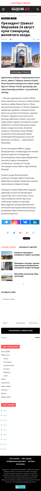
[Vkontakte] (25, 222)
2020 (4, 435)
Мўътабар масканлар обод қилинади (26, 275)
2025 (4, 410)
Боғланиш (20, 464)
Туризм (3, 393)
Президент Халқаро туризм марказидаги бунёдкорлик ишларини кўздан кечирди (26, 265)
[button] (37, 9)
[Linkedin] (34, 222)
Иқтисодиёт (8, 362)
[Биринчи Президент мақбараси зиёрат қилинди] (7, 255)
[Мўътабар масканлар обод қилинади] (7, 276)
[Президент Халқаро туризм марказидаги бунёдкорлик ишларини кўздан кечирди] (7, 266)
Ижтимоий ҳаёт (9, 365)
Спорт (6, 376)
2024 (4, 415)
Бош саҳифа (5, 351)
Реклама (31, 461)
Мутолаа (4, 390)
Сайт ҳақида (26, 459)
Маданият (7, 372)
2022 (4, 425)
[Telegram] (6, 222)
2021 (4, 430)
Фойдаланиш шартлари (16, 461)
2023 (4, 420)
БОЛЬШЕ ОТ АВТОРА (28, 247)
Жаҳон (3, 379)
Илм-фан (7, 369)
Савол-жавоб (5, 386)
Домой (3, 15)
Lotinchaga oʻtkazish (20, 2)
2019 (4, 439)
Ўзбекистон (11, 15)
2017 (4, 449)
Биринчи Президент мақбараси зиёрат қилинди (27, 253)
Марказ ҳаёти (6, 397)
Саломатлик (5, 383)
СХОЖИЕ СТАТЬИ (8, 247)
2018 (4, 444)
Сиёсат (20, 15)
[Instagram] (15, 222)
